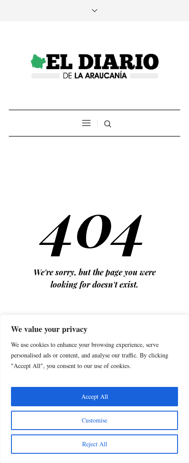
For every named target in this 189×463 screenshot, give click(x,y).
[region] (94, 388)
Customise (94, 420)
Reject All (94, 444)
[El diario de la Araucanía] (94, 66)
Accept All (94, 396)
